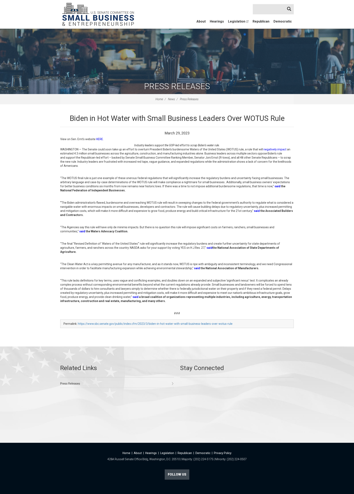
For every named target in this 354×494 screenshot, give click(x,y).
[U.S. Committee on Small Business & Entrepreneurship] (98, 14)
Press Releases (177, 86)
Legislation (237, 21)
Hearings (217, 21)
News (171, 99)
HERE (99, 139)
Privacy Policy (222, 453)
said (135, 297)
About (201, 21)
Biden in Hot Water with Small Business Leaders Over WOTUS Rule (177, 118)
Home (159, 99)
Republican (261, 21)
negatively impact (274, 149)
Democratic (282, 21)
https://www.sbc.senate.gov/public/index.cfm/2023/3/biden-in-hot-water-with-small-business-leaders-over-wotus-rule (155, 323)
